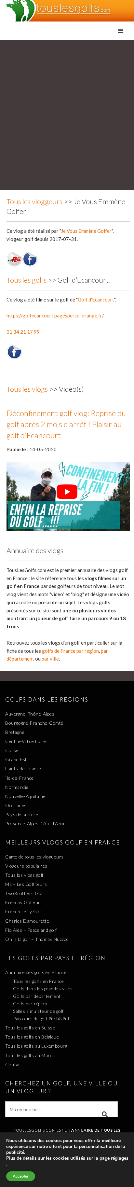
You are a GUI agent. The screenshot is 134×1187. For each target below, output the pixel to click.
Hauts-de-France (23, 768)
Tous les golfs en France (38, 981)
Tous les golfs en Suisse (30, 1027)
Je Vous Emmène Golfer (86, 231)
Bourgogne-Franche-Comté (34, 723)
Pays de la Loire (21, 814)
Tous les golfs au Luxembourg (36, 1046)
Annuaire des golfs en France (35, 972)
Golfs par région (30, 1003)
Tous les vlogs (27, 388)
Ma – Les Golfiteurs (26, 884)
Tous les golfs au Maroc (30, 1055)
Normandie (17, 787)
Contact (13, 1064)
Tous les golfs (27, 279)
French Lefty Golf (23, 911)
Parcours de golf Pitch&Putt (42, 1018)
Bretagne (14, 732)
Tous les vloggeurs (34, 201)
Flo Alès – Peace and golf (31, 930)
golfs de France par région (70, 651)
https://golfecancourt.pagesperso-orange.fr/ (55, 315)
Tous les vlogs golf (24, 875)
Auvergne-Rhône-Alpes (29, 714)
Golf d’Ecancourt (96, 299)
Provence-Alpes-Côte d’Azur (35, 823)
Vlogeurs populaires (26, 866)
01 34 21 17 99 (23, 332)
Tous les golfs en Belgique (32, 1037)
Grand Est (16, 759)
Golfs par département (37, 996)
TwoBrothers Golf (24, 893)
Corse (12, 750)
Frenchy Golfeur (22, 902)
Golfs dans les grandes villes (43, 988)
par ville (50, 659)
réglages (119, 1158)
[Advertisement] (67, 113)
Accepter (21, 1176)
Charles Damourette (27, 921)
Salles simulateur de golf (38, 1011)
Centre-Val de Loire (25, 741)
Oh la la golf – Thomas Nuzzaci (37, 939)
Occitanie (15, 805)
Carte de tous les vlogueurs (34, 856)
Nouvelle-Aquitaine (25, 796)
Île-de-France (19, 778)
